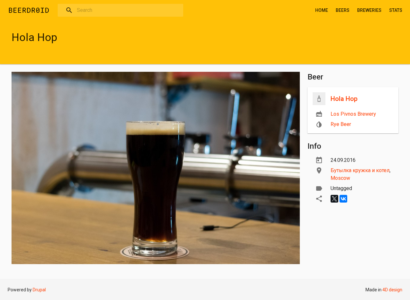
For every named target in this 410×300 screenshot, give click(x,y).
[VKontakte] (343, 199)
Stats (395, 10)
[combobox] (120, 10)
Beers (342, 10)
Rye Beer (341, 124)
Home (321, 10)
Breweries (369, 10)
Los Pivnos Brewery (353, 114)
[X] (334, 199)
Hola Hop (344, 99)
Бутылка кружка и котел (360, 170)
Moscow (340, 178)
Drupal (39, 289)
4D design (392, 289)
